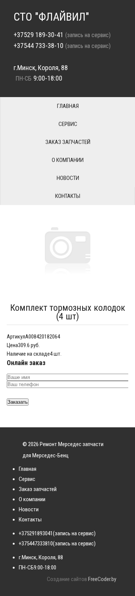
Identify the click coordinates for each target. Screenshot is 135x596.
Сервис (67, 124)
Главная (68, 106)
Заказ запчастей (67, 142)
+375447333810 (36, 543)
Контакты (67, 196)
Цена (12, 345)
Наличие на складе (28, 353)
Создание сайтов (67, 579)
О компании (68, 160)
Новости (68, 178)
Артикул (16, 336)
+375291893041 (36, 533)
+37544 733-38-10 (38, 45)
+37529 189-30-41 (38, 35)
